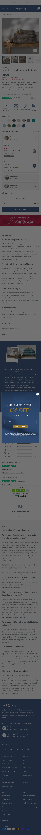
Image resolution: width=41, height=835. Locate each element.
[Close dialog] (37, 394)
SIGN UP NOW (20, 426)
